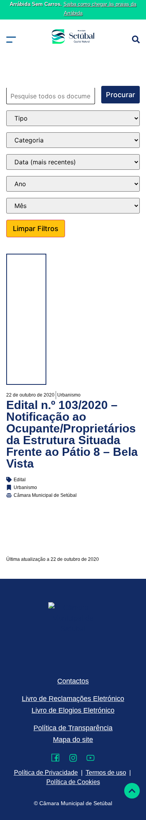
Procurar (120, 95)
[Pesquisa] (136, 39)
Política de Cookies (73, 782)
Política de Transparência (73, 728)
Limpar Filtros (35, 228)
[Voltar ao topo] (132, 791)
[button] (11, 39)
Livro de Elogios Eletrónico (73, 710)
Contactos (73, 681)
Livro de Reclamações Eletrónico (73, 699)
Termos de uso (106, 772)
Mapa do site (73, 740)
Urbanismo (69, 395)
